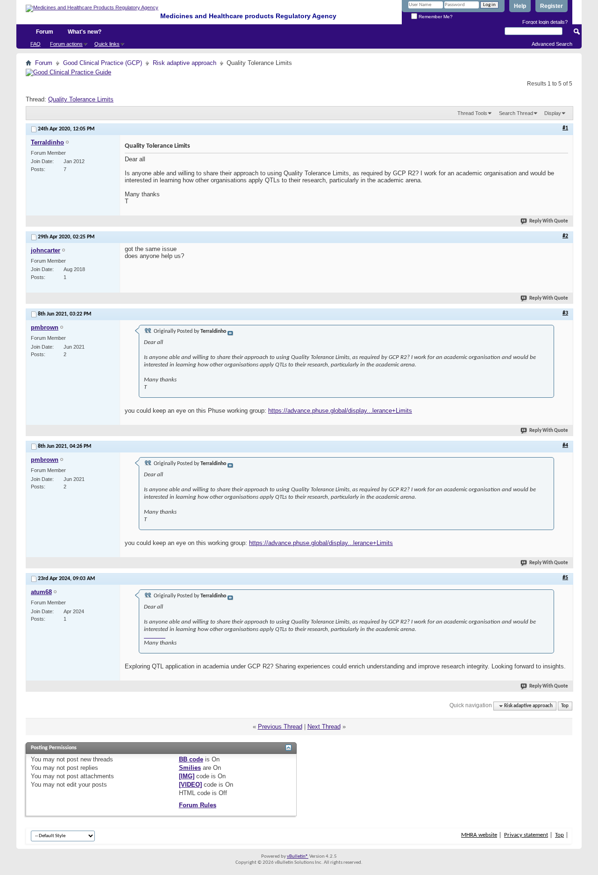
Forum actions (66, 44)
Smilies (190, 767)
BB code (191, 759)
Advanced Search (552, 44)
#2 (565, 236)
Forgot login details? (545, 22)
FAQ (35, 44)
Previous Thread (280, 726)
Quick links (107, 44)
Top (565, 706)
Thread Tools (472, 113)
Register (551, 6)
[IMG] (186, 776)
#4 (565, 445)
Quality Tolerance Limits (81, 99)
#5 (565, 578)
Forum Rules (197, 805)
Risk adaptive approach (184, 62)
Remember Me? (435, 16)
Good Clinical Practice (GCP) (102, 62)
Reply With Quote (548, 221)
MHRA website (479, 835)
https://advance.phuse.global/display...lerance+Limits (340, 410)
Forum (44, 32)
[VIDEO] (190, 784)
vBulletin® (297, 856)
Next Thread (324, 726)
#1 (565, 128)
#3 (565, 313)
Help (520, 6)
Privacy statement (526, 835)
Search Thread (516, 113)
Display (552, 113)
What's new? (84, 32)
